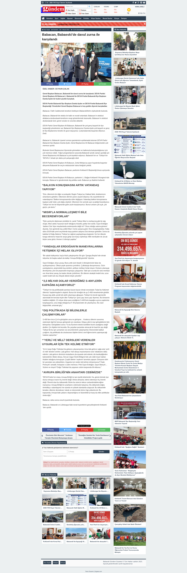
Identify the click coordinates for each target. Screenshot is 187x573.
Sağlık (62, 18)
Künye (116, 18)
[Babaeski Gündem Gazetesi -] (52, 9)
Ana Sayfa (70, 10)
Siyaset (70, 18)
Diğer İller (142, 13)
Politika (86, 18)
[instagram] (141, 2)
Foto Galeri (85, 13)
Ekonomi (78, 18)
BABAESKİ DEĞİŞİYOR (68, 24)
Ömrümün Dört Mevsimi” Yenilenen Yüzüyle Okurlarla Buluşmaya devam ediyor (59, 438)
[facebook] (133, 2)
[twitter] (136, 2)
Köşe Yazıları (96, 18)
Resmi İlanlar (107, 18)
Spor (56, 18)
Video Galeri (71, 13)
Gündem (49, 18)
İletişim (83, 10)
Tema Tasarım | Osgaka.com (93, 571)
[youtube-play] (144, 2)
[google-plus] (138, 2)
